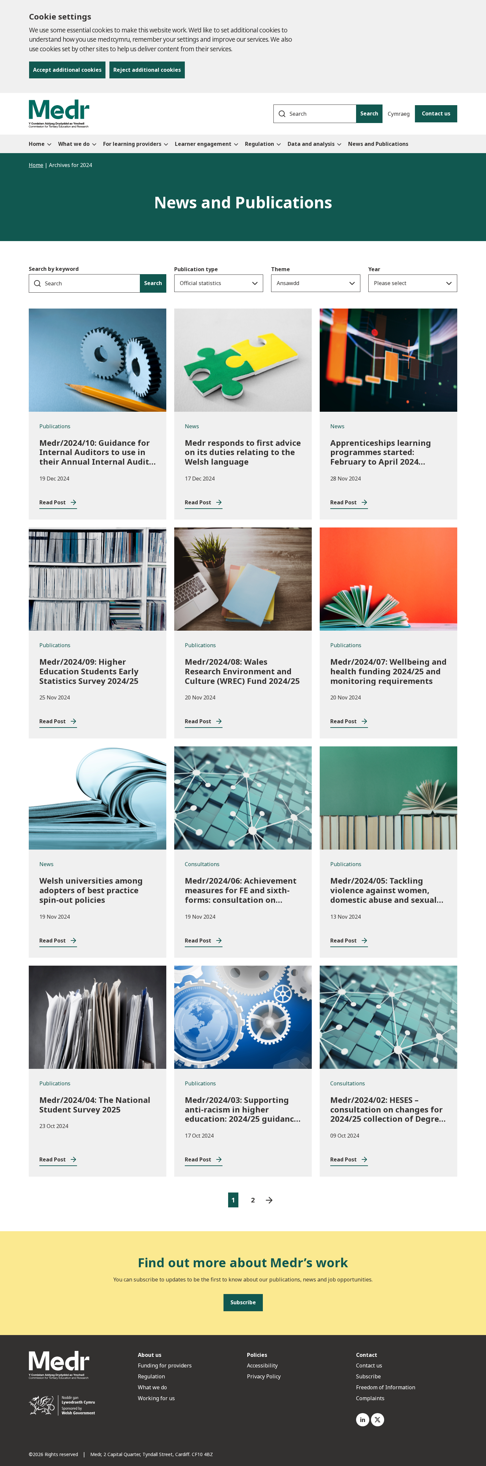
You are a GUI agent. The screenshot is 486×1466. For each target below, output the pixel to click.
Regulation (151, 1376)
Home (36, 165)
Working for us (156, 1398)
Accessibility (262, 1365)
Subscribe (368, 1376)
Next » (269, 1200)
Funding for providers (165, 1365)
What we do (152, 1387)
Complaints (370, 1398)
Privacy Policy (264, 1376)
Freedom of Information (385, 1387)
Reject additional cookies (147, 69)
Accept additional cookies (67, 69)
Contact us (436, 113)
